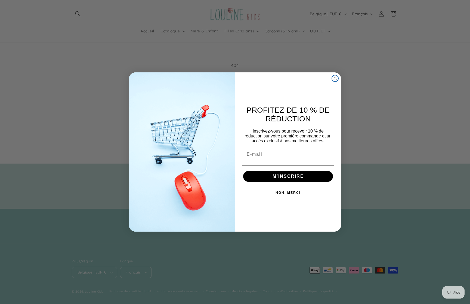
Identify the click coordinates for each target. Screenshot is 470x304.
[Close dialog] (335, 78)
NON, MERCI (288, 193)
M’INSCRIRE (288, 176)
